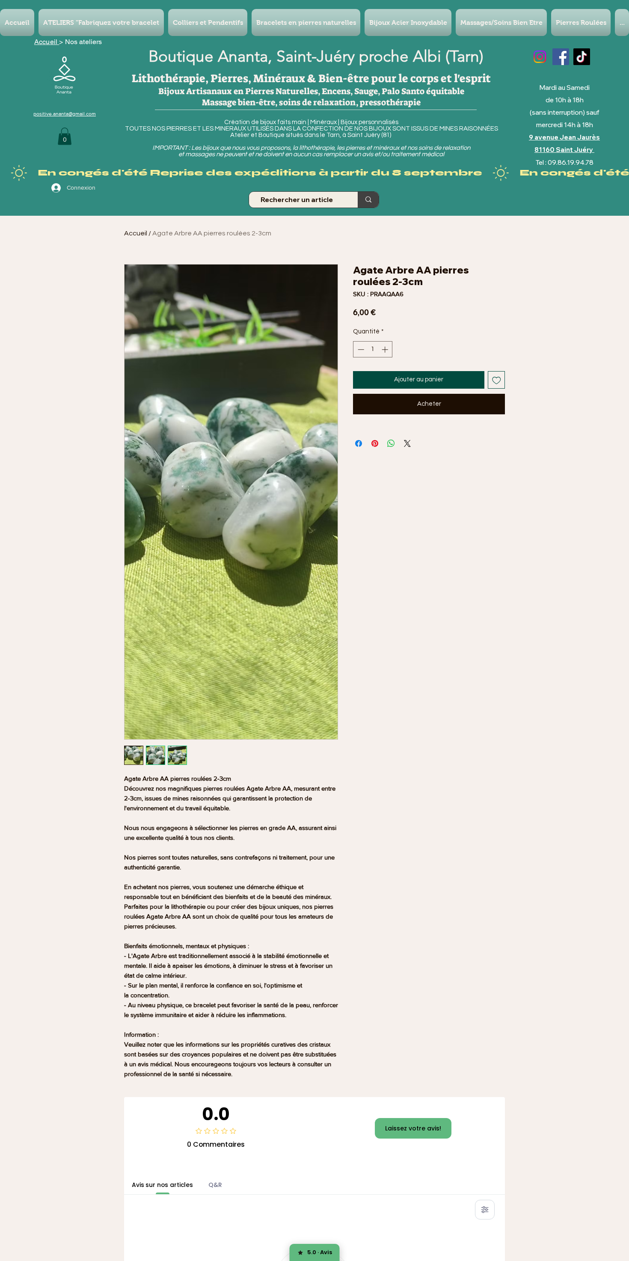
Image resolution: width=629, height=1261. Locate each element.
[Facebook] (560, 56)
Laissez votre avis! (413, 1128)
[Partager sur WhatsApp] (391, 443)
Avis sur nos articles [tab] (162, 1185)
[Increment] (386, 349)
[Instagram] (539, 56)
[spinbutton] (373, 349)
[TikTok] (581, 56)
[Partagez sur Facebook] (358, 443)
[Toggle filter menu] (485, 1209)
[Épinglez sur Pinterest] (375, 443)
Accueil (46, 42)
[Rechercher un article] (368, 200)
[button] (64, 136)
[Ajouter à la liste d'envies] (496, 380)
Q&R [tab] (215, 1185)
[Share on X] (407, 443)
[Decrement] (360, 349)
